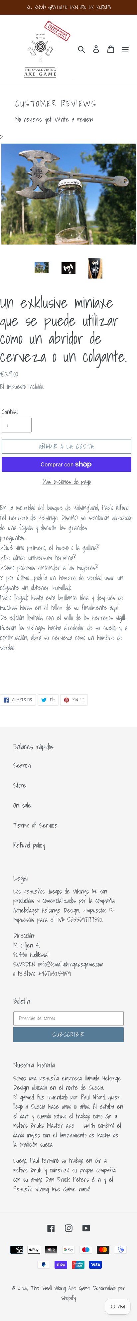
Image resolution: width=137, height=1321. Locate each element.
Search (22, 765)
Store (19, 785)
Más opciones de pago (67, 481)
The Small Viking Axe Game (60, 1287)
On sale (22, 805)
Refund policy (29, 845)
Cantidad (10, 411)
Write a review (74, 119)
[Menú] (125, 48)
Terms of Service (35, 825)
